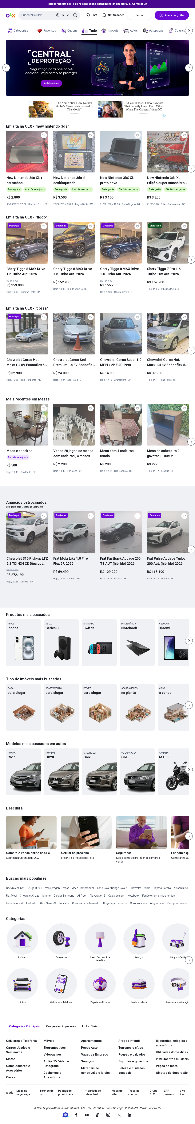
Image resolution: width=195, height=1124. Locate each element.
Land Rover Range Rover (112, 888)
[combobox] (49, 15)
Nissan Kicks (181, 888)
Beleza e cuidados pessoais (131, 1070)
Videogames (53, 1054)
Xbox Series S (47, 903)
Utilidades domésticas (172, 1052)
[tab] (24, 1026)
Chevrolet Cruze (29, 895)
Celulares (181, 30)
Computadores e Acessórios (18, 1068)
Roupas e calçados (131, 1054)
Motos (10, 1059)
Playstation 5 (97, 895)
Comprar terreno (177, 903)
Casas (10, 1077)
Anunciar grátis (174, 15)
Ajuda (9, 1092)
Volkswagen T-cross (57, 888)
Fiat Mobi (11, 895)
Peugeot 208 (34, 888)
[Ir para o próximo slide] (191, 168)
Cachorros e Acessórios (52, 1075)
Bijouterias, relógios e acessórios (172, 1043)
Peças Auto (89, 1047)
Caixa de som (116, 895)
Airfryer (82, 895)
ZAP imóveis (169, 1092)
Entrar (139, 15)
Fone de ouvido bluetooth (21, 903)
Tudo (93, 31)
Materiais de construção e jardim (95, 1070)
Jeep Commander (83, 888)
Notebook (133, 895)
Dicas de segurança (23, 1092)
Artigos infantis (129, 1041)
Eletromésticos (55, 1047)
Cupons (72, 30)
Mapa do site (117, 1092)
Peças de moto (167, 1066)
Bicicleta (64, 903)
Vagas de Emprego (94, 1054)
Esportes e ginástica (133, 1061)
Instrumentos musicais (172, 1059)
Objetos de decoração (172, 1073)
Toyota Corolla (162, 888)
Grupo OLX (153, 1092)
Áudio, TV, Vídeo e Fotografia (56, 1064)
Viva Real (182, 1092)
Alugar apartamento (114, 903)
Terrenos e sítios (130, 1047)
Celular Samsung (64, 895)
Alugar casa (157, 903)
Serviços (87, 1061)
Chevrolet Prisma (140, 888)
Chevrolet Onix (15, 888)
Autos (134, 30)
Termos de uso (47, 1092)
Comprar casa (138, 903)
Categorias (21, 30)
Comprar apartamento (85, 903)
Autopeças (156, 30)
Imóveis (113, 30)
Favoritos (49, 30)
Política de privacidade (65, 1092)
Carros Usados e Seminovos (18, 1050)
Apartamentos (91, 1041)
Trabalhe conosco (133, 1092)
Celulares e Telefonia (21, 1041)
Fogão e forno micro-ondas (158, 895)
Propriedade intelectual (93, 1092)
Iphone (46, 895)
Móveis (49, 1041)
